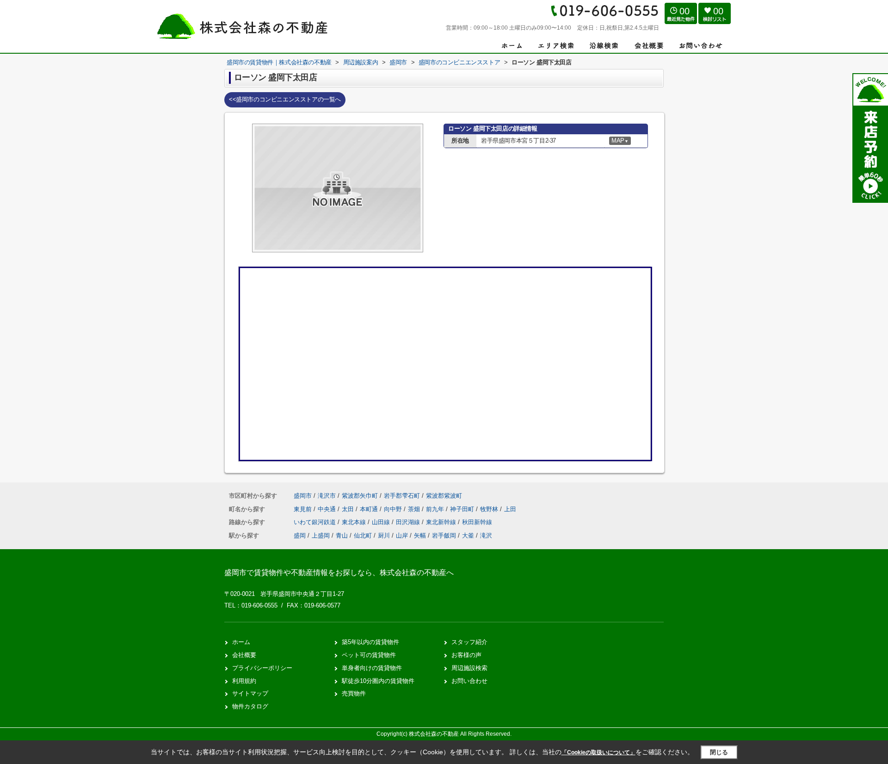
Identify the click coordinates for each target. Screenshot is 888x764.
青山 (342, 535)
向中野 (394, 509)
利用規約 (244, 680)
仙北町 (363, 535)
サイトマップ (250, 693)
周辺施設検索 (469, 667)
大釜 (468, 535)
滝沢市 (327, 495)
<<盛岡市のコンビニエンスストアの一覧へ (285, 99)
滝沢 (486, 535)
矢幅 (420, 535)
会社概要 (244, 654)
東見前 (304, 509)
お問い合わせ (469, 680)
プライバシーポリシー (262, 667)
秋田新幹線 (477, 522)
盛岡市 (303, 495)
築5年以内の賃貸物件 (370, 642)
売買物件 (354, 693)
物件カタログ (250, 706)
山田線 (382, 522)
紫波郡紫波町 (444, 495)
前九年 (436, 509)
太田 (349, 509)
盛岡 (300, 535)
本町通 (370, 509)
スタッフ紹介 (469, 642)
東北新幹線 (442, 522)
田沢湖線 (409, 522)
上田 (510, 509)
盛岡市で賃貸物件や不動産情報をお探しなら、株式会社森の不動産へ (339, 572)
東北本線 (355, 522)
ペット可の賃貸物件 (369, 654)
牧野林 (490, 509)
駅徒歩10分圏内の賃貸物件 (378, 680)
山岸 (402, 535)
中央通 (328, 509)
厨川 (384, 535)
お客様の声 (466, 654)
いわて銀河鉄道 (316, 522)
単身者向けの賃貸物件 (372, 667)
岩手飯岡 (444, 535)
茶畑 (415, 509)
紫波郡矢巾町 (360, 495)
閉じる (719, 752)
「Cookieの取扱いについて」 (598, 752)
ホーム (241, 642)
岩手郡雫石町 (402, 495)
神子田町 (463, 509)
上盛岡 (321, 535)
